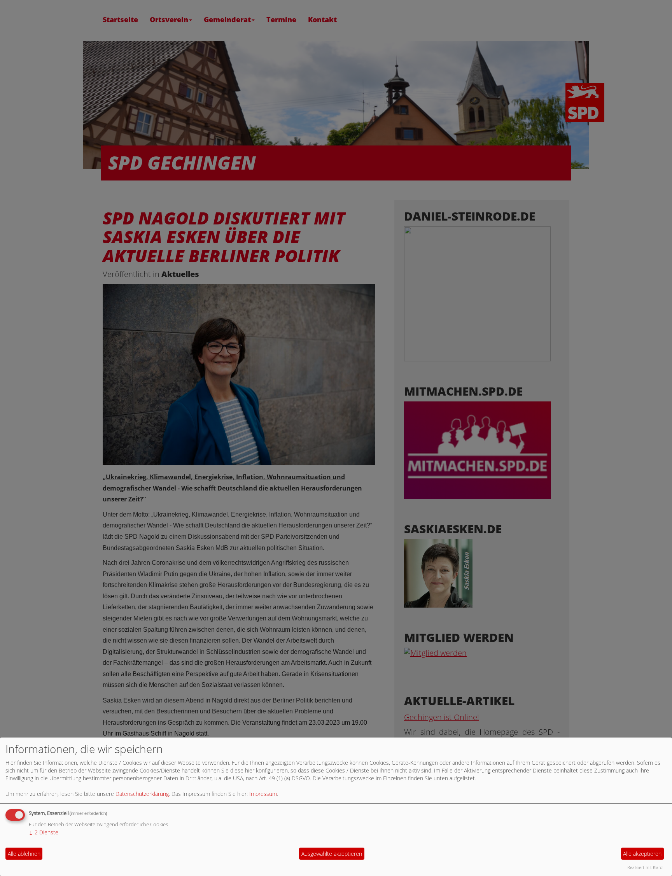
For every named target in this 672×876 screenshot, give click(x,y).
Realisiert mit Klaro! (645, 867)
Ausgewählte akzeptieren (331, 853)
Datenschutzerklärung (142, 793)
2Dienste (43, 832)
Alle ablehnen (24, 853)
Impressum (263, 793)
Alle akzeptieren (642, 853)
